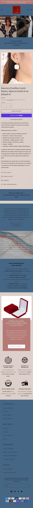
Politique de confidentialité (10, 455)
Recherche (5, 428)
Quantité (3, 102)
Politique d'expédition (8, 448)
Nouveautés (16, 225)
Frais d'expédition (10, 99)
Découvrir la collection (16, 346)
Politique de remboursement (10, 452)
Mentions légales (7, 415)
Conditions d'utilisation (9, 459)
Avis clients (6, 411)
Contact (5, 439)
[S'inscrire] (28, 485)
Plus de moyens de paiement (17, 119)
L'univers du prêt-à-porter (9, 472)
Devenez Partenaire (8, 418)
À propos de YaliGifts (8, 408)
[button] (2, 9)
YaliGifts (18, 503)
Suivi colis (5, 432)
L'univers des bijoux (8, 469)
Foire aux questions (8, 435)
